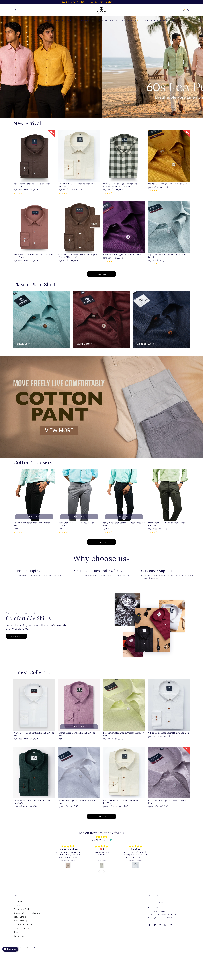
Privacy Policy (20, 921)
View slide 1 (98, 113)
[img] (101, 837)
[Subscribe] (188, 902)
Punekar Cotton (26, 948)
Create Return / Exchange (26, 913)
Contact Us (18, 936)
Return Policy (20, 917)
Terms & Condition (22, 924)
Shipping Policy (21, 928)
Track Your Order (22, 909)
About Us (18, 901)
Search (16, 905)
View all (101, 274)
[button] (15, 10)
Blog (15, 932)
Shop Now (16, 636)
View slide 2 (105, 113)
